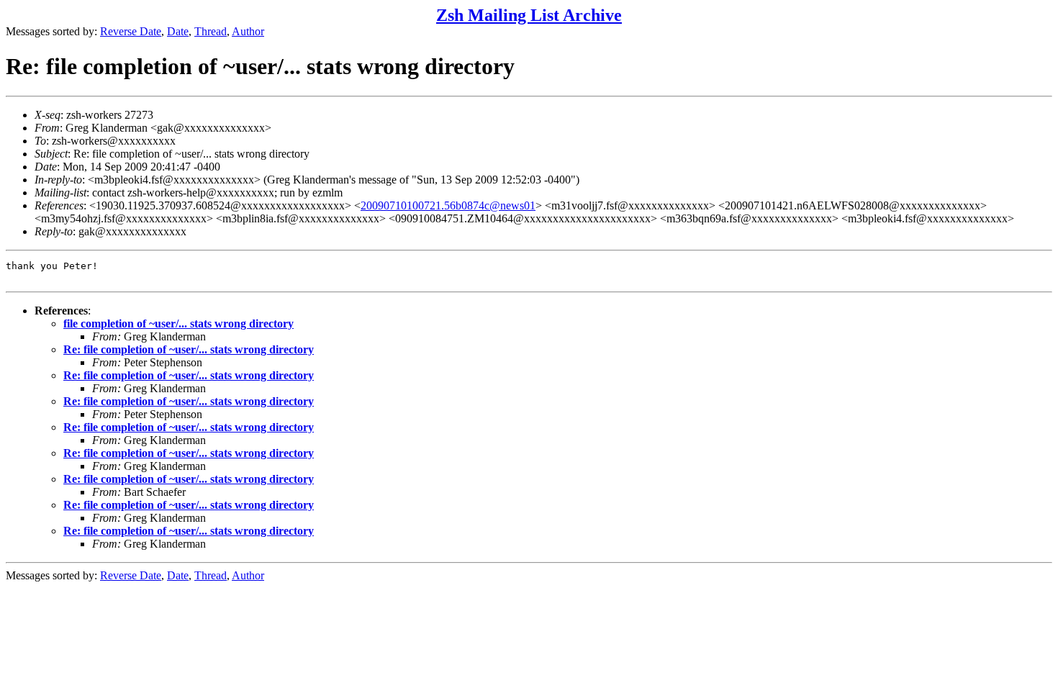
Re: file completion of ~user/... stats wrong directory (188, 349)
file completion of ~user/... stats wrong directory (178, 323)
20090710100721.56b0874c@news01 (448, 205)
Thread (210, 31)
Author (248, 31)
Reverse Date (130, 31)
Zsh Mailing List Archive (529, 15)
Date (178, 31)
